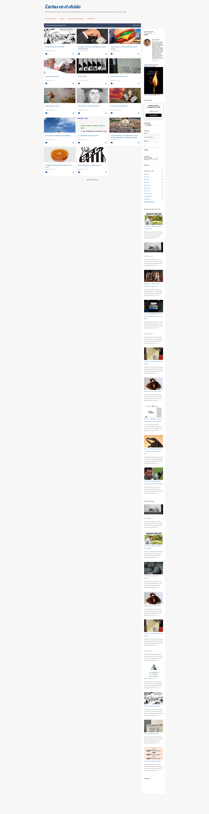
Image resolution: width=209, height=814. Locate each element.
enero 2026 (147, 190)
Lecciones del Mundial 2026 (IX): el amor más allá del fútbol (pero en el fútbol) (153, 316)
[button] (73, 54)
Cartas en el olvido (63, 6)
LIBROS (62, 19)
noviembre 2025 (148, 196)
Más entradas (92, 180)
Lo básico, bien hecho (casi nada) (152, 761)
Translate (155, 159)
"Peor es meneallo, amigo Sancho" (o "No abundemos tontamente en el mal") (153, 451)
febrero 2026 (147, 188)
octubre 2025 (147, 199)
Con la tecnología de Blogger (105, 812)
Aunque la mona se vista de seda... (152, 391)
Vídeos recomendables (76, 19)
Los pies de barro (148, 333)
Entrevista (91, 19)
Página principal (50, 19)
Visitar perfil (155, 60)
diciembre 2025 (148, 193)
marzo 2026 (147, 185)
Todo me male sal (148, 256)
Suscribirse (153, 115)
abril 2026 (146, 182)
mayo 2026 (147, 179)
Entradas (148, 124)
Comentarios (149, 125)
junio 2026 (146, 177)
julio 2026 (146, 174)
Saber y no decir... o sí (149, 678)
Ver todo (136, 25)
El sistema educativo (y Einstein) (152, 706)
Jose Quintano (156, 39)
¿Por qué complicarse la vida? (151, 733)
